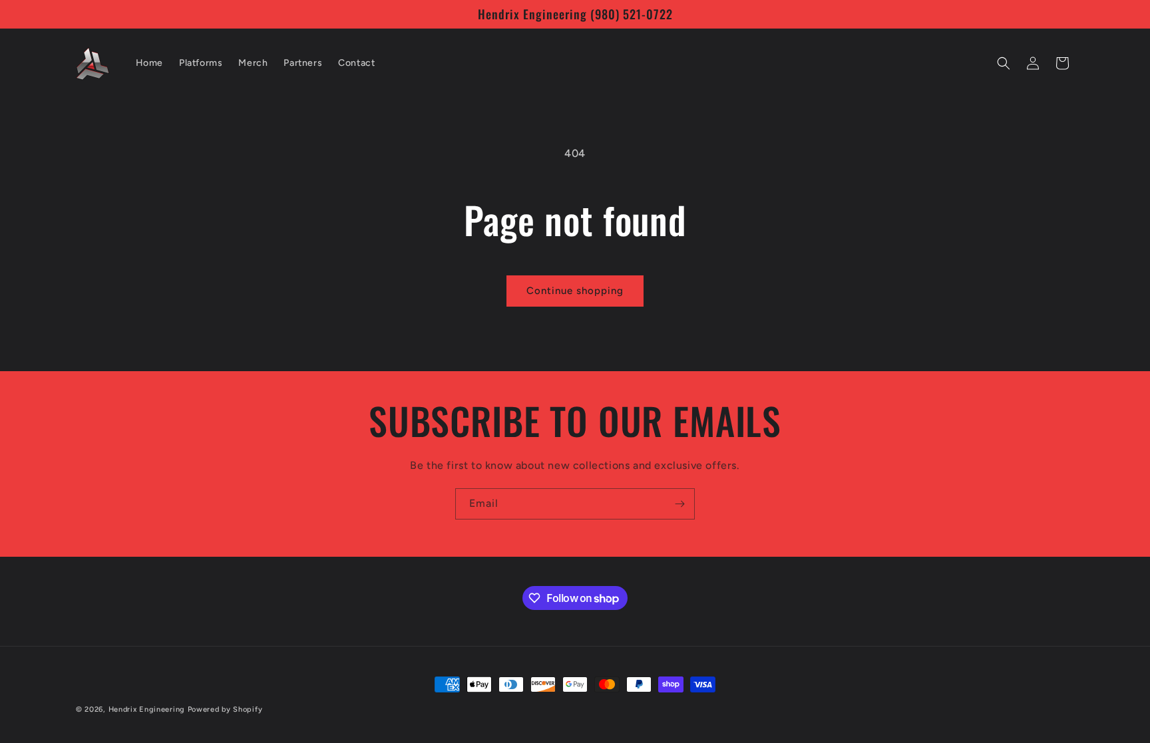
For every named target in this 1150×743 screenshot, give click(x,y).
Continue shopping (575, 291)
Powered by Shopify (225, 709)
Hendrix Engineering (146, 709)
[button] (1003, 63)
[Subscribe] (679, 504)
